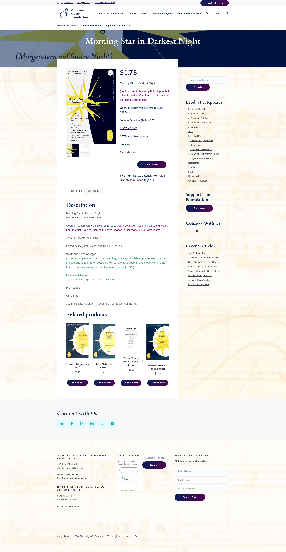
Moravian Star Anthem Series (204, 154)
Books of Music (198, 113)
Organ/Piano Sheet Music (202, 158)
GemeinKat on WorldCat (129, 490)
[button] (110, 73)
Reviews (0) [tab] (93, 191)
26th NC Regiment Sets (201, 140)
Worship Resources (197, 180)
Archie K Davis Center (199, 280)
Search (198, 87)
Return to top (143, 536)
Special (191, 167)
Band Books (196, 145)
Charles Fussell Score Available (203, 257)
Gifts (190, 131)
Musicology (196, 127)
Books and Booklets (198, 109)
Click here (179, 461)
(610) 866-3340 (83, 3)
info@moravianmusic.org (105, 3)
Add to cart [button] (78, 382)
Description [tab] (75, 191)
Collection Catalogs (199, 118)
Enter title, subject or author (129, 464)
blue (152, 180)
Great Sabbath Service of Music (203, 262)
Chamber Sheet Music (201, 149)
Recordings (193, 163)
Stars (190, 171)
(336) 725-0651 (66, 3)
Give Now (199, 208)
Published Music (196, 136)
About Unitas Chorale (198, 284)
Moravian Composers (201, 122)
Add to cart (151, 164)
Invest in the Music (214, 3)
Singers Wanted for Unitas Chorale (205, 271)
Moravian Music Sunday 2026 (202, 266)
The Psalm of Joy (196, 253)
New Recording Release (200, 275)
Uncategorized (195, 176)
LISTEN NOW (128, 128)
